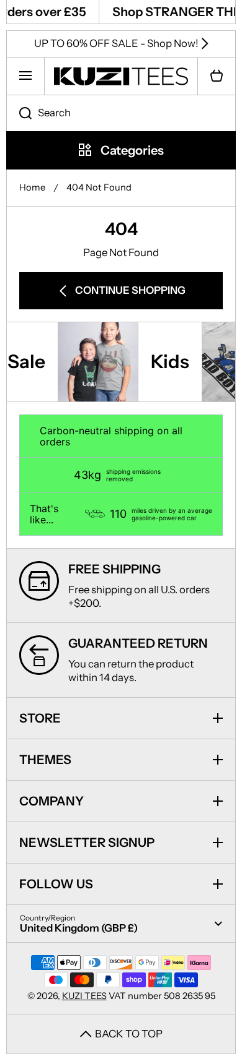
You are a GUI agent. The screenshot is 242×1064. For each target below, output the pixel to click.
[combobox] (121, 113)
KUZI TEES (84, 996)
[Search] (19, 113)
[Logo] (121, 76)
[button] (216, 76)
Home (32, 187)
